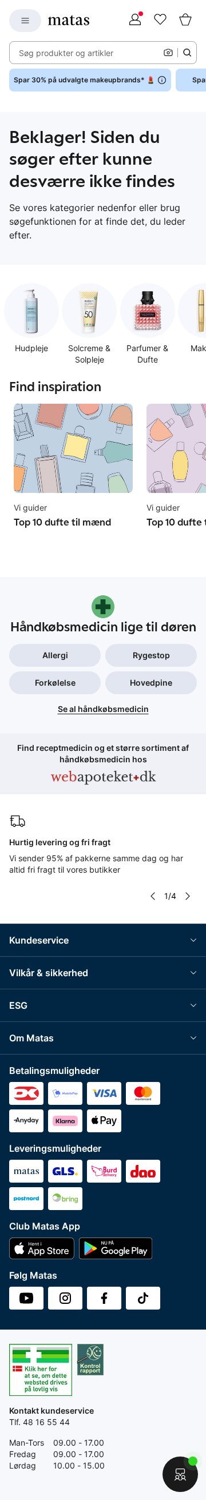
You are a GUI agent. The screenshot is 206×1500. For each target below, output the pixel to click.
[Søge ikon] (187, 52)
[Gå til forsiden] (68, 20)
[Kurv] (185, 21)
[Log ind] (135, 21)
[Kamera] (168, 52)
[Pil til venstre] (153, 896)
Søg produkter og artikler (66, 53)
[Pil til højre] (188, 896)
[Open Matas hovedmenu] (25, 20)
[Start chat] (180, 1474)
